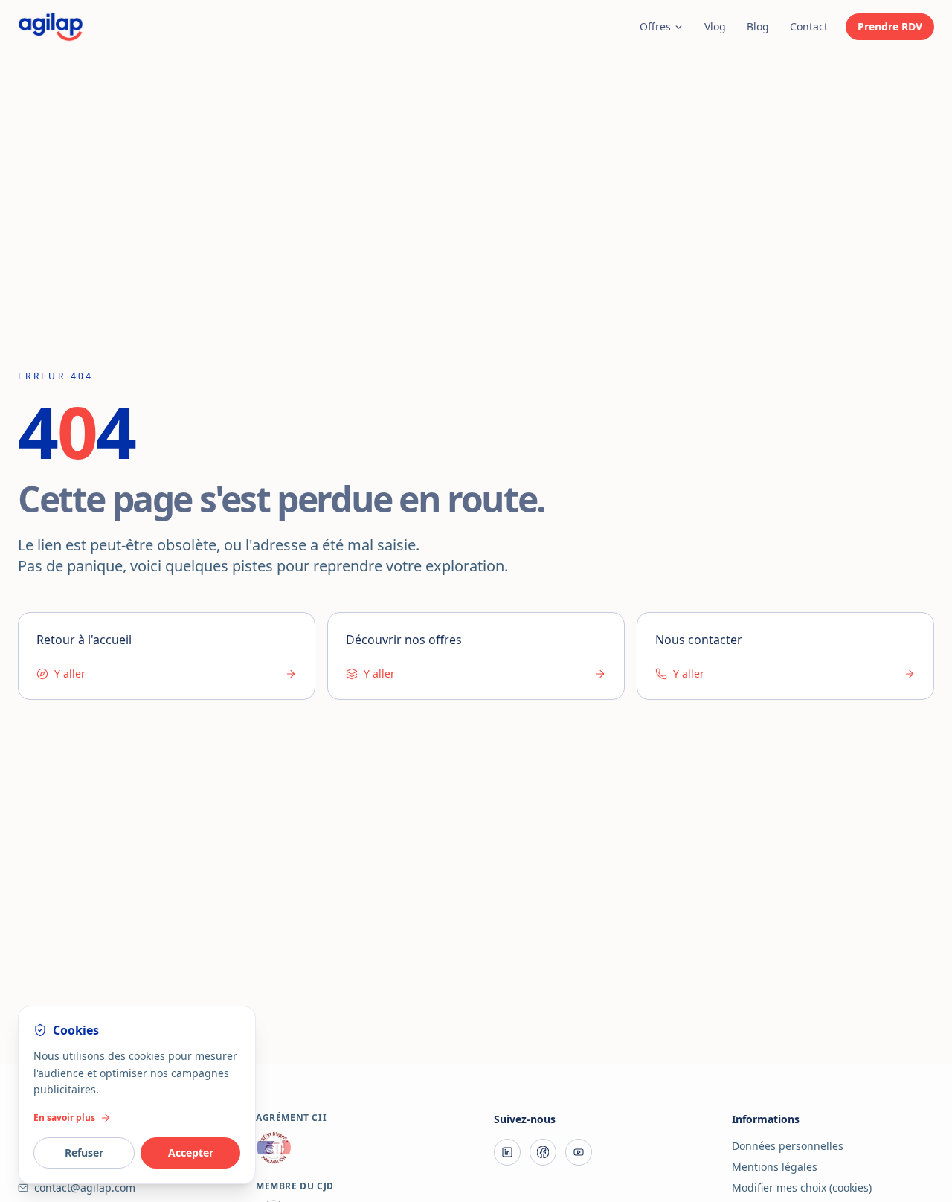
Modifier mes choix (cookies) (802, 1187)
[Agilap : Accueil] (50, 27)
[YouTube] (578, 1152)
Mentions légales (774, 1167)
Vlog (715, 26)
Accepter (190, 1152)
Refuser (84, 1152)
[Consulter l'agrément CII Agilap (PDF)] (357, 1148)
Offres (655, 26)
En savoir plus (64, 1118)
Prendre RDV (890, 26)
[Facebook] (543, 1152)
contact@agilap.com (84, 1187)
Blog (758, 26)
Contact (809, 26)
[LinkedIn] (507, 1152)
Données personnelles (787, 1146)
